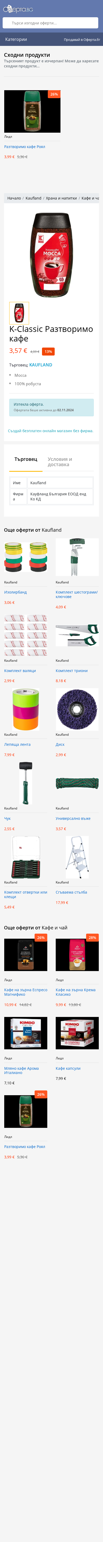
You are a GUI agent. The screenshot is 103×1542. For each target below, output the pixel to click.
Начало (14, 198)
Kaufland (33, 198)
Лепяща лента (17, 744)
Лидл (8, 136)
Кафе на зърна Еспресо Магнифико (25, 992)
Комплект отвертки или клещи (25, 894)
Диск (60, 744)
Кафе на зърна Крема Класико (76, 992)
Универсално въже (73, 818)
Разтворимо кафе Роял (24, 147)
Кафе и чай (92, 198)
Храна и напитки (61, 198)
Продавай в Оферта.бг (82, 39)
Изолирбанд (15, 592)
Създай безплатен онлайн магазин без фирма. (50, 430)
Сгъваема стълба (71, 892)
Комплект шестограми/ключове (77, 594)
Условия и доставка (60, 461)
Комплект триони (72, 671)
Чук (7, 818)
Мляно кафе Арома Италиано (21, 1070)
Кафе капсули (68, 1068)
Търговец (26, 459)
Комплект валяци (20, 671)
